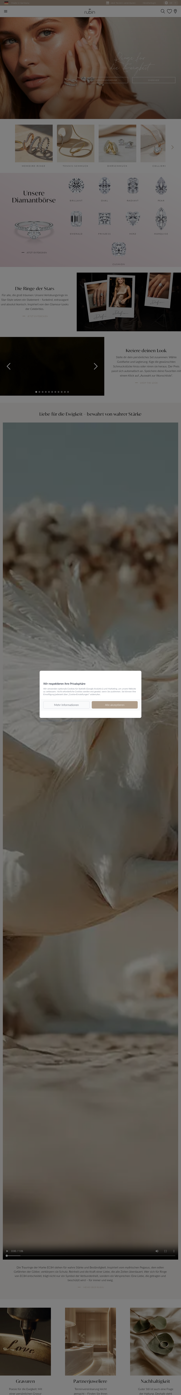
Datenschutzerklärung (50, 720)
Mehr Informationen (66, 705)
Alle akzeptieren (114, 705)
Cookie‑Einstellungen (72, 720)
